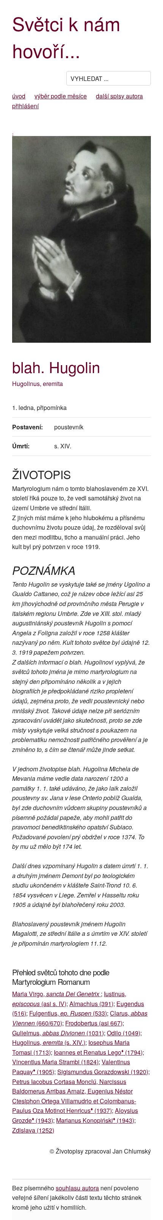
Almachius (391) (91, 1003)
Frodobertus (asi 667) (93, 1023)
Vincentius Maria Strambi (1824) (55, 1061)
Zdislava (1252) (33, 1130)
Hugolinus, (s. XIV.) (48, 1042)
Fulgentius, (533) (68, 1013)
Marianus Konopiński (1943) (95, 1120)
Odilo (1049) (123, 1033)
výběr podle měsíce (60, 96)
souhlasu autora (77, 1188)
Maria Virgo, (55, 993)
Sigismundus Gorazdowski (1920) (102, 1071)
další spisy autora (119, 96)
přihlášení (25, 105)
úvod (18, 96)
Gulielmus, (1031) (58, 1033)
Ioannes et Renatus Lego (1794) (98, 1052)
